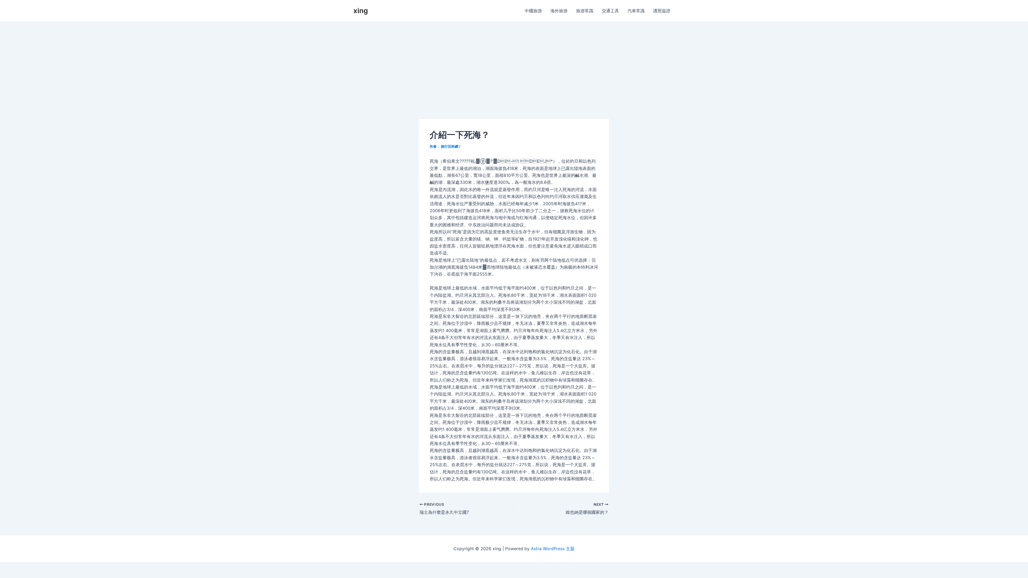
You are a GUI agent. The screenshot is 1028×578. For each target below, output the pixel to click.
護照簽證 (661, 10)
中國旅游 (533, 10)
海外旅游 (559, 10)
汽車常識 (636, 10)
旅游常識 (584, 10)
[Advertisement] (514, 61)
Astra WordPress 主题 (553, 548)
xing (360, 10)
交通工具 (610, 10)
